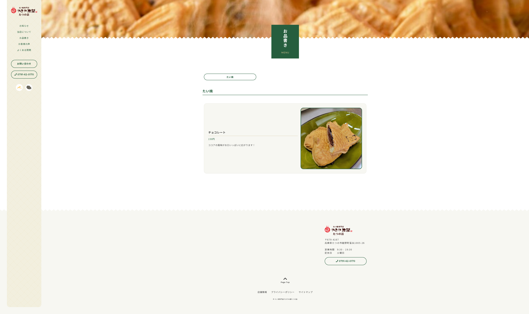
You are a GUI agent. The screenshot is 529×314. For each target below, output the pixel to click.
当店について (24, 31)
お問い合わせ (24, 63)
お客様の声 (24, 44)
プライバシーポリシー (283, 292)
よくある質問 (24, 50)
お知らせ (24, 25)
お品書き (24, 37)
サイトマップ (306, 292)
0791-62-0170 (25, 74)
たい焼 (230, 77)
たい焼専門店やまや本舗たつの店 (286, 299)
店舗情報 (262, 292)
